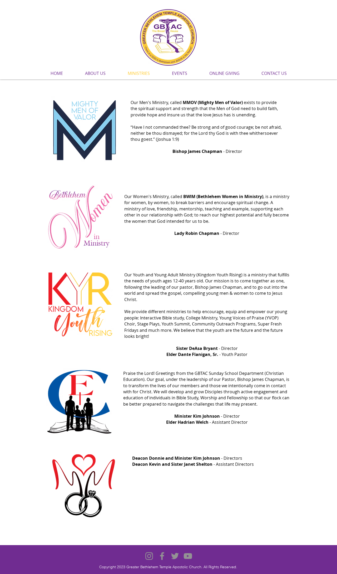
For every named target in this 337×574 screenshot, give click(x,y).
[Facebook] (162, 556)
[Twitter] (175, 556)
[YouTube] (188, 556)
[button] (95, 73)
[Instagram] (149, 556)
